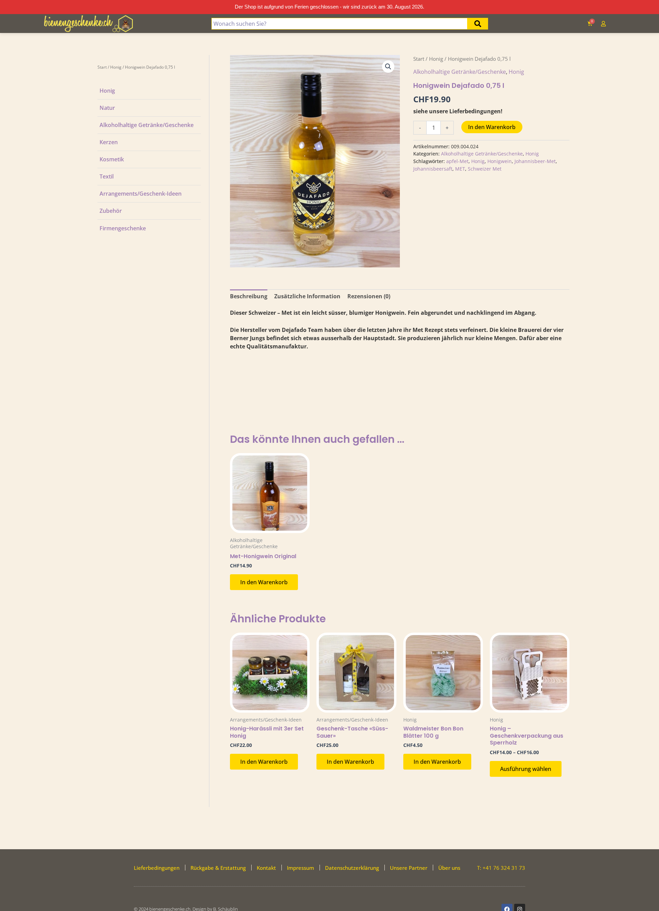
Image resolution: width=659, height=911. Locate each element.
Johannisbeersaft (432, 168)
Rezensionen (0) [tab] (368, 296)
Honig (116, 67)
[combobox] (339, 24)
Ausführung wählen (525, 769)
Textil (107, 176)
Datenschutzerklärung (352, 867)
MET (460, 168)
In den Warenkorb (492, 127)
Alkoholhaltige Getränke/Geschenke (147, 125)
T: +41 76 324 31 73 (501, 867)
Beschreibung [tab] (248, 296)
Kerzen (109, 142)
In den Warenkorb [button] (264, 582)
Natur (107, 108)
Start (102, 67)
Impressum (300, 867)
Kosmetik (112, 159)
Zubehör (111, 211)
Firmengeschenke (123, 228)
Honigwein (499, 161)
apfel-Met (457, 161)
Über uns (449, 867)
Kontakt (266, 867)
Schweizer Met (484, 168)
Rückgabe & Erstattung (218, 867)
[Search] (477, 24)
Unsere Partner (408, 867)
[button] (388, 66)
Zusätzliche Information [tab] (307, 296)
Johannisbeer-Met (535, 161)
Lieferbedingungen (157, 867)
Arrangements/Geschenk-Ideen (141, 193)
